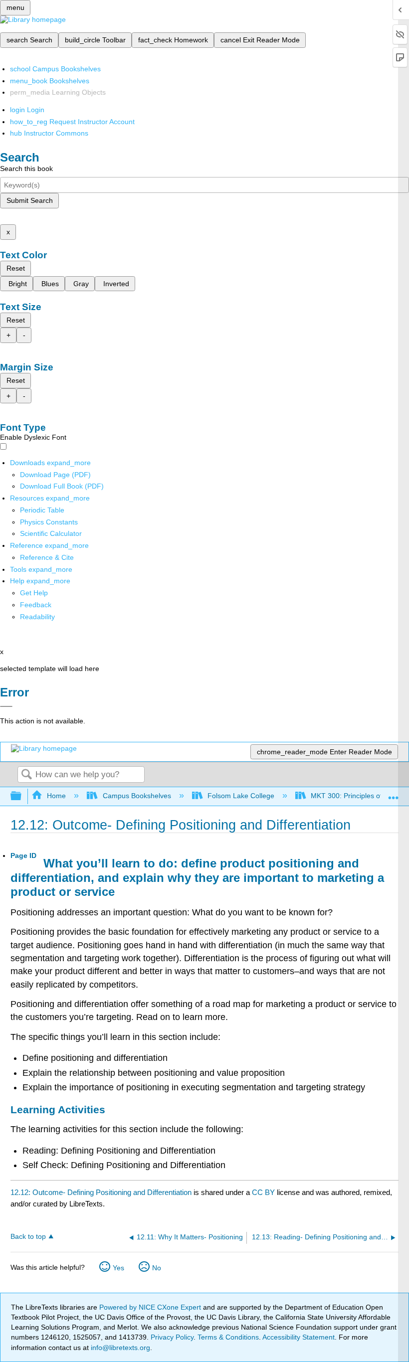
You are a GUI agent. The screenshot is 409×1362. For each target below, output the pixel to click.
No (156, 1268)
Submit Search (29, 200)
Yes (118, 1268)
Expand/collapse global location (393, 793)
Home (56, 796)
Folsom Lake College (240, 796)
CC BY (264, 1192)
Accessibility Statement (298, 1337)
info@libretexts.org (119, 1348)
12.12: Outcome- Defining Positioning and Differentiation (101, 1192)
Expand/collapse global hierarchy (22, 796)
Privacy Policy (172, 1337)
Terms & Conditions (228, 1337)
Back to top (28, 1236)
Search (26, 775)
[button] (35, 605)
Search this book (26, 168)
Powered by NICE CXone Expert (151, 1307)
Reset (15, 268)
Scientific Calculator (51, 533)
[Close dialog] (6, 706)
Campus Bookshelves (137, 796)
